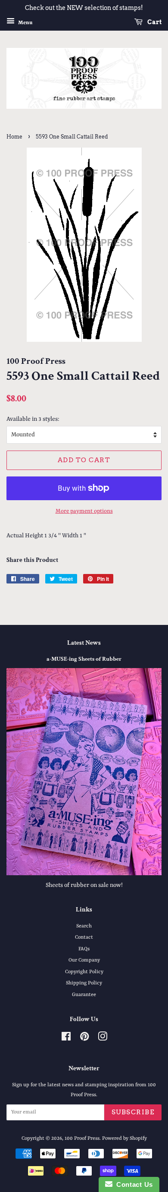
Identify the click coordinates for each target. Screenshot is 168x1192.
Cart (154, 22)
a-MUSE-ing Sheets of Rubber (84, 659)
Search (84, 926)
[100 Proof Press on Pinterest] (84, 1039)
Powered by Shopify (124, 1138)
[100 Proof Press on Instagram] (102, 1039)
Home (14, 136)
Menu (24, 22)
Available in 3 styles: (32, 419)
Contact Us (132, 1184)
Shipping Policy (84, 983)
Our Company (84, 960)
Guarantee (84, 995)
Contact (84, 937)
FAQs (84, 949)
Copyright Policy (84, 972)
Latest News (84, 643)
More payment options (84, 511)
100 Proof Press (82, 1138)
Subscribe (133, 1112)
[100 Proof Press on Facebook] (66, 1039)
